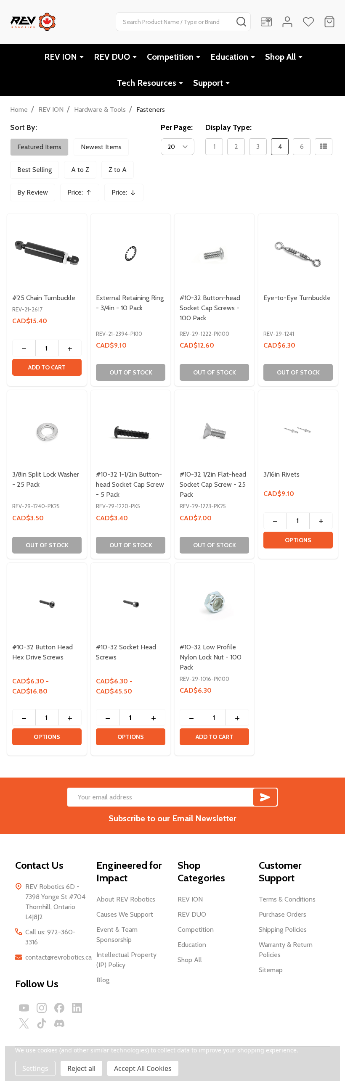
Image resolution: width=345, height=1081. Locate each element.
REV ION (60, 57)
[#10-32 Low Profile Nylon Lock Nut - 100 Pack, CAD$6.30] (214, 602)
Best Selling (34, 170)
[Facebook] (59, 1007)
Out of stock (130, 372)
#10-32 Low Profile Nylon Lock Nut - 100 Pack (211, 657)
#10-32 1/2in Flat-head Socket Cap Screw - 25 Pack (213, 484)
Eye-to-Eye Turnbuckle (297, 298)
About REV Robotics (125, 899)
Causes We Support (124, 914)
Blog (102, 980)
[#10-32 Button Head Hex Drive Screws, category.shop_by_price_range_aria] (47, 602)
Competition (170, 57)
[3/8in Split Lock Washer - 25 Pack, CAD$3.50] (47, 429)
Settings (35, 1068)
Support (208, 83)
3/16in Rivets (281, 474)
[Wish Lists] (308, 21)
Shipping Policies (283, 929)
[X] (24, 1023)
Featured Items (39, 147)
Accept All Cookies (143, 1068)
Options (298, 540)
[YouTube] (24, 1007)
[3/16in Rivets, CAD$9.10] (298, 429)
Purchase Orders (282, 914)
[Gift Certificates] (266, 21)
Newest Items (101, 147)
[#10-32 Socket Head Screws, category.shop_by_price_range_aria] (130, 602)
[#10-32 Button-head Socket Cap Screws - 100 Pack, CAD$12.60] (214, 253)
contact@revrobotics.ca (58, 957)
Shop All (280, 57)
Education (229, 57)
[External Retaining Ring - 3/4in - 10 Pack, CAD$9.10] (130, 253)
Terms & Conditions (287, 899)
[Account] (287, 21)
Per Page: (177, 127)
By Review (32, 192)
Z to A (118, 170)
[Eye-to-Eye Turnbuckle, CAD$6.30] (298, 253)
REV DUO (112, 57)
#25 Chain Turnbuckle (43, 298)
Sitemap (271, 970)
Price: (82, 194)
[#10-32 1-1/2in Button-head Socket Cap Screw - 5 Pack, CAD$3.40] (130, 429)
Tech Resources (146, 83)
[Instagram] (41, 1007)
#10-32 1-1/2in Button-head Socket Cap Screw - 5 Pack (130, 484)
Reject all (81, 1068)
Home (19, 109)
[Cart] (329, 21)
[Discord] (59, 1023)
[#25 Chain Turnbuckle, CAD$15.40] (47, 253)
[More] (82, 57)
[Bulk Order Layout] (323, 146)
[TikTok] (41, 1023)
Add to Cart (47, 367)
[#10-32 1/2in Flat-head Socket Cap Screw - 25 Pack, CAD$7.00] (214, 429)
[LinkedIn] (77, 1007)
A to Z (80, 170)
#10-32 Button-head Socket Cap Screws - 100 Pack (210, 308)
